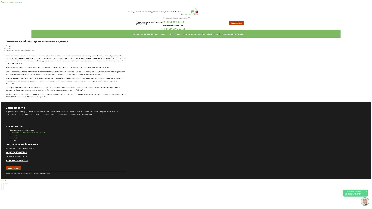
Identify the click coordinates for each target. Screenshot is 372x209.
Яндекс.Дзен (14, 138)
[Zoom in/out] (7, 183)
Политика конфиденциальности (21, 130)
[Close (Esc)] (1, 183)
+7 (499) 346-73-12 (174, 28)
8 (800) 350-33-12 (173, 21)
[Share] (3, 183)
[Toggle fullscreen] (5, 183)
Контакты (13, 135)
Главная (12, 140)
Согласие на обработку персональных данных (27, 133)
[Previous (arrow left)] (1, 187)
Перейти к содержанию (11, 2)
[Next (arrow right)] (3, 187)
